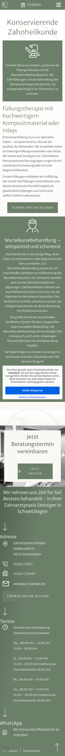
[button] (6, 750)
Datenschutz (31, 751)
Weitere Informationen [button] (32, 397)
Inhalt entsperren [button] (32, 390)
